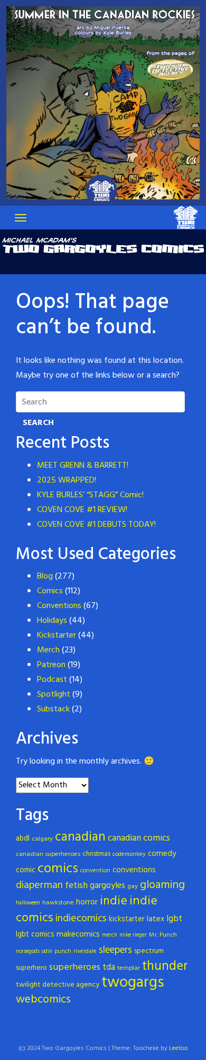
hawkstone (58, 903)
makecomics (78, 934)
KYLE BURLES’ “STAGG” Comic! (90, 495)
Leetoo (178, 1048)
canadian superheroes (48, 854)
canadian (80, 837)
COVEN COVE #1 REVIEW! (82, 510)
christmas (96, 854)
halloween (28, 903)
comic (25, 870)
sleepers (115, 950)
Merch (48, 650)
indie (113, 901)
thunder (165, 966)
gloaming (162, 885)
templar (128, 968)
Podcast (52, 680)
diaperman (39, 886)
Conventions (59, 606)
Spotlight (53, 694)
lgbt (174, 919)
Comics (50, 591)
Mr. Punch (163, 935)
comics (58, 869)
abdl (23, 839)
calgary (42, 839)
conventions (134, 870)
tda (108, 968)
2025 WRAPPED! (66, 480)
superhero (31, 968)
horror (87, 902)
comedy (162, 853)
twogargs (132, 982)
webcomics (43, 999)
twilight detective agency (57, 985)
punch (62, 951)
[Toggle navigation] (20, 218)
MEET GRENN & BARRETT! (82, 466)
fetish (76, 886)
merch (109, 935)
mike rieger (133, 935)
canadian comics (139, 838)
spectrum (149, 951)
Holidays (52, 621)
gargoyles (107, 886)
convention (95, 870)
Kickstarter (56, 635)
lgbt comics (35, 935)
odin (47, 951)
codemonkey (129, 854)
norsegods (28, 951)
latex (155, 919)
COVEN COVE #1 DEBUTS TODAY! (96, 525)
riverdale (85, 951)
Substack (53, 709)
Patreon (51, 665)
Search (38, 423)
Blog (45, 576)
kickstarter (127, 919)
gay (132, 886)
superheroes (74, 967)
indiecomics (81, 919)
